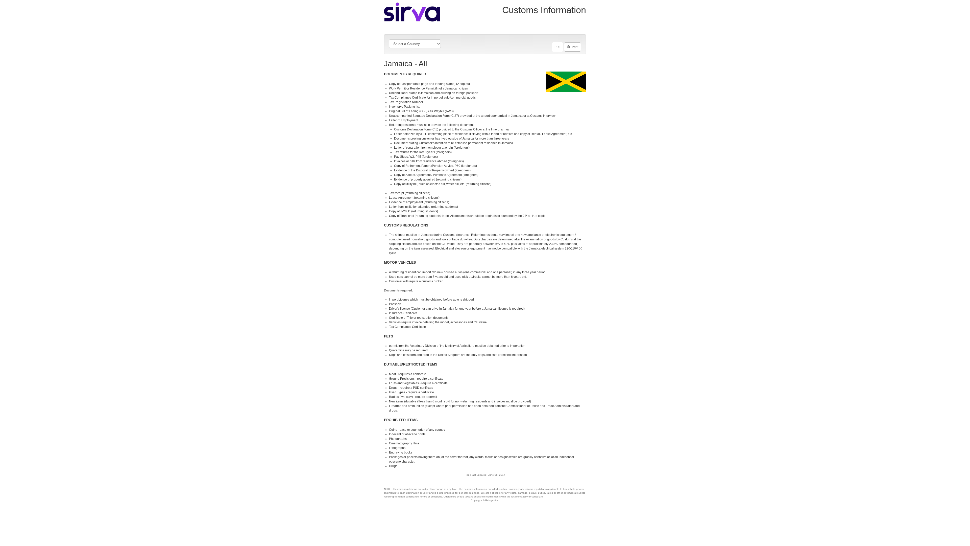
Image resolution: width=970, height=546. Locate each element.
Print (575, 47)
